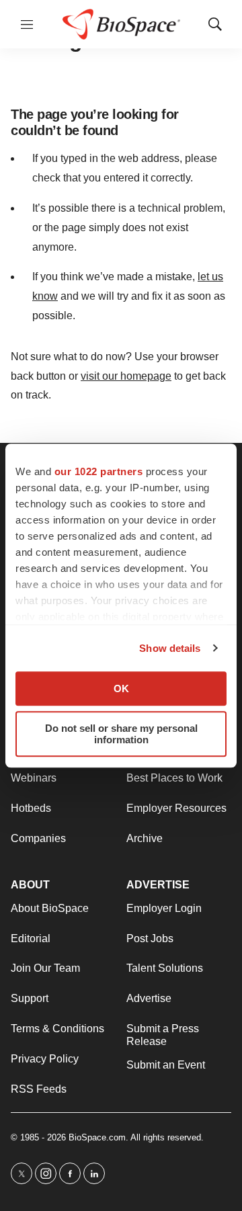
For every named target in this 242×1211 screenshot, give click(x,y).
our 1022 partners (98, 471)
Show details (169, 648)
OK (121, 688)
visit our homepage (126, 376)
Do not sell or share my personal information (121, 733)
